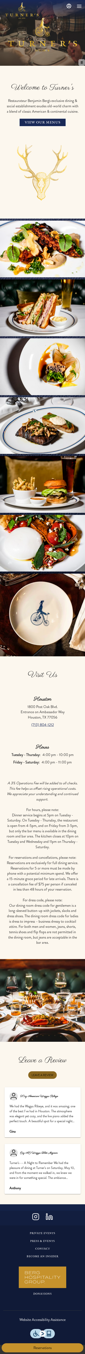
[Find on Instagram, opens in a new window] (35, 1218)
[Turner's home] (21, 10)
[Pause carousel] (81, 62)
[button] (42, 175)
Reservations (42, 1347)
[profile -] (68, 6)
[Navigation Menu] (79, 6)
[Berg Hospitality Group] (42, 1277)
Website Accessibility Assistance (42, 1319)
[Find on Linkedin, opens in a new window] (49, 1218)
